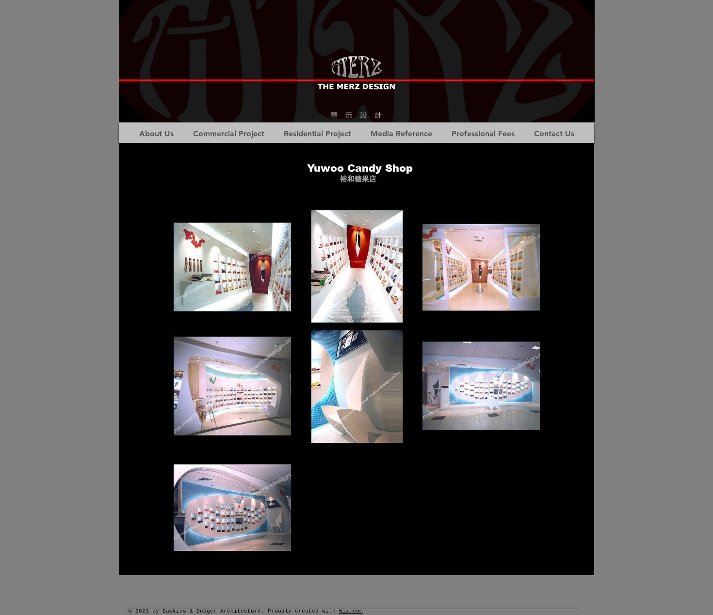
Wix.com (351, 611)
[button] (232, 266)
